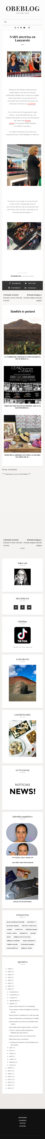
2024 (9, 974)
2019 (9, 989)
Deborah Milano (31, 929)
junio (11, 1050)
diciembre (13, 992)
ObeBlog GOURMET (13, 940)
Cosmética (19, 929)
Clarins (9, 929)
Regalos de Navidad (22, 902)
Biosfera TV (31, 922)
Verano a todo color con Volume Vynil (22, 1036)
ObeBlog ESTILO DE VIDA (22, 937)
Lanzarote (26, 276)
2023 (9, 977)
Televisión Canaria (27, 944)
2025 (9, 971)
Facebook (16, 283)
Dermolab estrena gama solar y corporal (23, 1027)
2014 (9, 1079)
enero (12, 1065)
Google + (32, 288)
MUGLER (33, 933)
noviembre (14, 995)
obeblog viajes (26, 948)
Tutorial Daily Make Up (22, 857)
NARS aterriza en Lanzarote (19, 1039)
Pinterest (16, 288)
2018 (9, 1068)
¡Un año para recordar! (23, 862)
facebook (22, 1120)
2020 (10, 986)
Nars (32, 276)
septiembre (14, 1000)
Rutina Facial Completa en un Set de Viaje (24, 1015)
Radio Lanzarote (29, 940)
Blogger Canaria (13, 926)
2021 (9, 983)
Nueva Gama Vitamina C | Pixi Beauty (22, 1006)
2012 (9, 1085)
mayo (12, 1053)
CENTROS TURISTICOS (29, 926)
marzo (12, 1059)
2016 (9, 1074)
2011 (9, 1088)
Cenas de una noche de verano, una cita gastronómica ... (22, 407)
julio (11, 1047)
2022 (9, 980)
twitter (22, 1123)
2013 (9, 1082)
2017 (9, 1071)
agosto (12, 1003)
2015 (9, 1076)
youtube (22, 1126)
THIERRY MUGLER (12, 944)
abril (11, 1056)
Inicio (22, 548)
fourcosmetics (12, 948)
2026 (9, 969)
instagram (22, 1117)
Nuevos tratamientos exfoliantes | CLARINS (24, 1018)
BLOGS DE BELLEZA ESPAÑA (15, 922)
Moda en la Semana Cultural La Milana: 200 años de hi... (22, 456)
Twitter (32, 283)
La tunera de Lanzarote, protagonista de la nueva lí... (22, 358)
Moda (9, 937)
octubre (13, 998)
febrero (12, 1062)
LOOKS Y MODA (12, 933)
